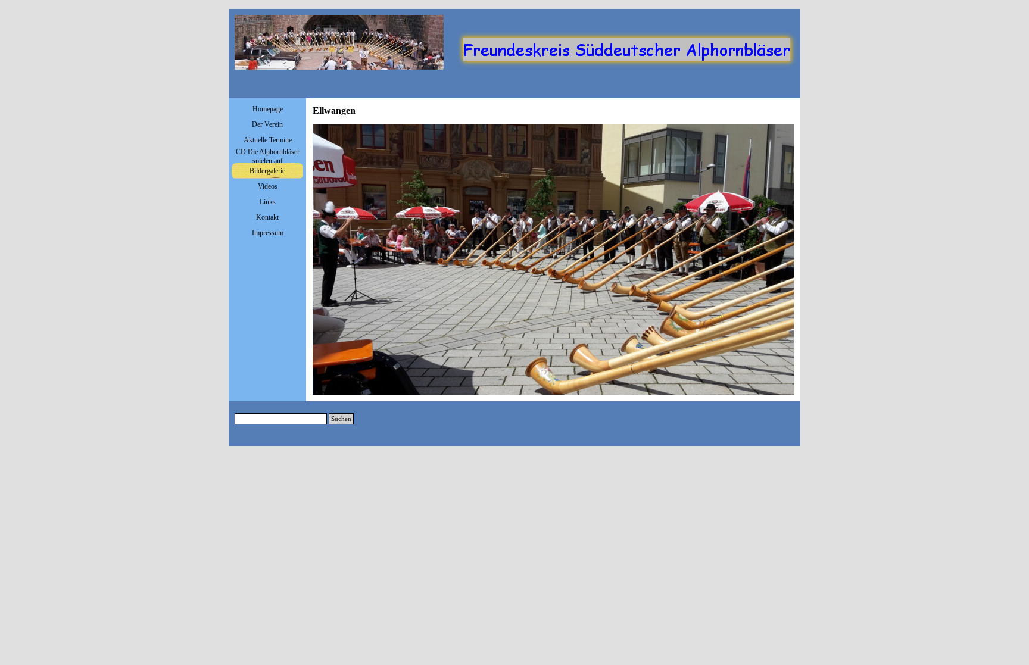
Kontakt (267, 217)
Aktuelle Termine (268, 140)
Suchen (341, 419)
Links (268, 202)
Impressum (267, 233)
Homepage (267, 109)
